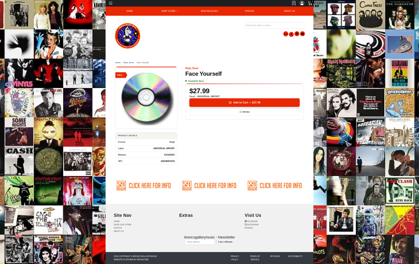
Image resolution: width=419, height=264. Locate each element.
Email (250, 228)
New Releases (209, 11)
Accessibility (295, 256)
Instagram (253, 225)
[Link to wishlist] (294, 3)
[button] (169, 11)
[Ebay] (286, 34)
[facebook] (291, 34)
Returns (275, 256)
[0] (310, 4)
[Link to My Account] (302, 3)
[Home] (128, 35)
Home (118, 62)
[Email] (302, 34)
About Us (289, 11)
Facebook (252, 221)
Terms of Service (255, 258)
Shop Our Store (122, 225)
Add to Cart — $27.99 (246, 102)
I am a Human (225, 242)
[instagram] (297, 34)
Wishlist (246, 112)
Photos (249, 11)
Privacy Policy (235, 258)
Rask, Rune (128, 62)
